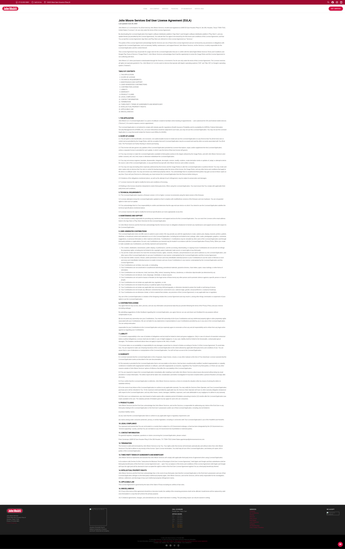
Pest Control (253, 518)
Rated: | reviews (8, 2)
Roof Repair (253, 520)
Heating (252, 515)
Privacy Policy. (158, 541)
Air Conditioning (254, 513)
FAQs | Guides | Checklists (257, 527)
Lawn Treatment (254, 522)
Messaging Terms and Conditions (183, 541)
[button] (328, 2)
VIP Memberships (254, 526)
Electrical (252, 517)
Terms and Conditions (168, 541)
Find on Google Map (12, 523)
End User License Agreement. (200, 541)
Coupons (252, 524)
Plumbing (252, 511)
